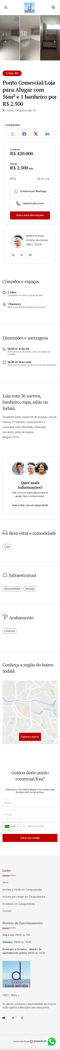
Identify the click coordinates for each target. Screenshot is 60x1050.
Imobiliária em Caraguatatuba (18, 903)
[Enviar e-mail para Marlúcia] (30, 254)
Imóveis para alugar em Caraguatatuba (23, 896)
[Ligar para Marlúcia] (13, 254)
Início (5, 882)
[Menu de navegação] (6, 7)
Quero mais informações (30, 215)
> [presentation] (55, 41)
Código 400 (12, 73)
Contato (7, 910)
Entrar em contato (30, 838)
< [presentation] (5, 41)
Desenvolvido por (22, 1041)
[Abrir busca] (53, 7)
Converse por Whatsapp (33, 191)
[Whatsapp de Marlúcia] (21, 254)
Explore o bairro (30, 736)
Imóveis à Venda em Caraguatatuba (22, 889)
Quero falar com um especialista (30, 505)
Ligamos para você (33, 203)
